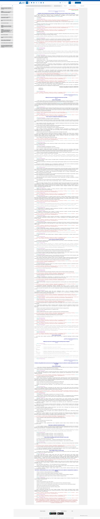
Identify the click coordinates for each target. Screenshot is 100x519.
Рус (62, 2)
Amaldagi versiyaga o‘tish (74, 10)
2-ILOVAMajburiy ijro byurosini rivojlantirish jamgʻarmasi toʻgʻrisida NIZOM (6, 12)
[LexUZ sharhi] (34, 3)
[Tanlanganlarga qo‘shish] (29, 3)
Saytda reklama (64, 511)
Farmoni (69, 138)
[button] (6, 8)
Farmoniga (57, 16)
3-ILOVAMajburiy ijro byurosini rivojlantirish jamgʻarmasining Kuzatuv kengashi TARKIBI (6, 26)
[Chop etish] (43, 3)
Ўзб (67, 2)
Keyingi (38, 47)
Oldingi (38, 28)
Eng (65, 2)
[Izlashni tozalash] (12, 6)
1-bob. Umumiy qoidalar (4, 14)
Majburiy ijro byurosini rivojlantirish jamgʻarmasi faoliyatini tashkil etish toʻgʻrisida (6, 8)
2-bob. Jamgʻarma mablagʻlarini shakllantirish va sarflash (5, 17)
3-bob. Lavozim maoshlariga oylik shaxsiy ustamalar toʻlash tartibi (6, 40)
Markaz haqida (42, 511)
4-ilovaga (45, 24)
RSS (72, 511)
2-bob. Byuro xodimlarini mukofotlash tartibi (6, 37)
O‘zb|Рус (72, 2)
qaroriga (70, 73)
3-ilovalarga (76, 21)
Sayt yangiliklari (53, 511)
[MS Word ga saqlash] (41, 3)
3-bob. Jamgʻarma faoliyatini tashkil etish (6, 20)
